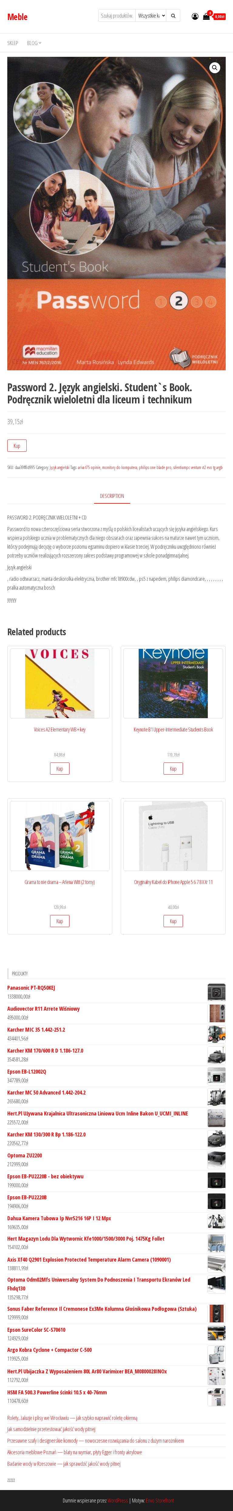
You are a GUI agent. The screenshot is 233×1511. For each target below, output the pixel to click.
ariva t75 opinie (89, 467)
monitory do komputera (119, 467)
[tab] (116, 496)
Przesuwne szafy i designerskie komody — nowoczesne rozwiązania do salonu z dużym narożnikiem (95, 1440)
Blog (32, 42)
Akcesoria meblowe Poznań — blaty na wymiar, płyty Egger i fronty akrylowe (74, 1452)
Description (112, 495)
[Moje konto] (195, 16)
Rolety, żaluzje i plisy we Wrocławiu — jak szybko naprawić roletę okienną (72, 1417)
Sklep (12, 42)
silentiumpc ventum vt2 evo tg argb (198, 467)
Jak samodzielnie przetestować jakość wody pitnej (51, 1429)
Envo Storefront (160, 1500)
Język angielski (59, 467)
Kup (17, 445)
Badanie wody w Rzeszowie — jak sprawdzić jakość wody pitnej (63, 1463)
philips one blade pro (155, 467)
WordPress (117, 1500)
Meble (17, 16)
